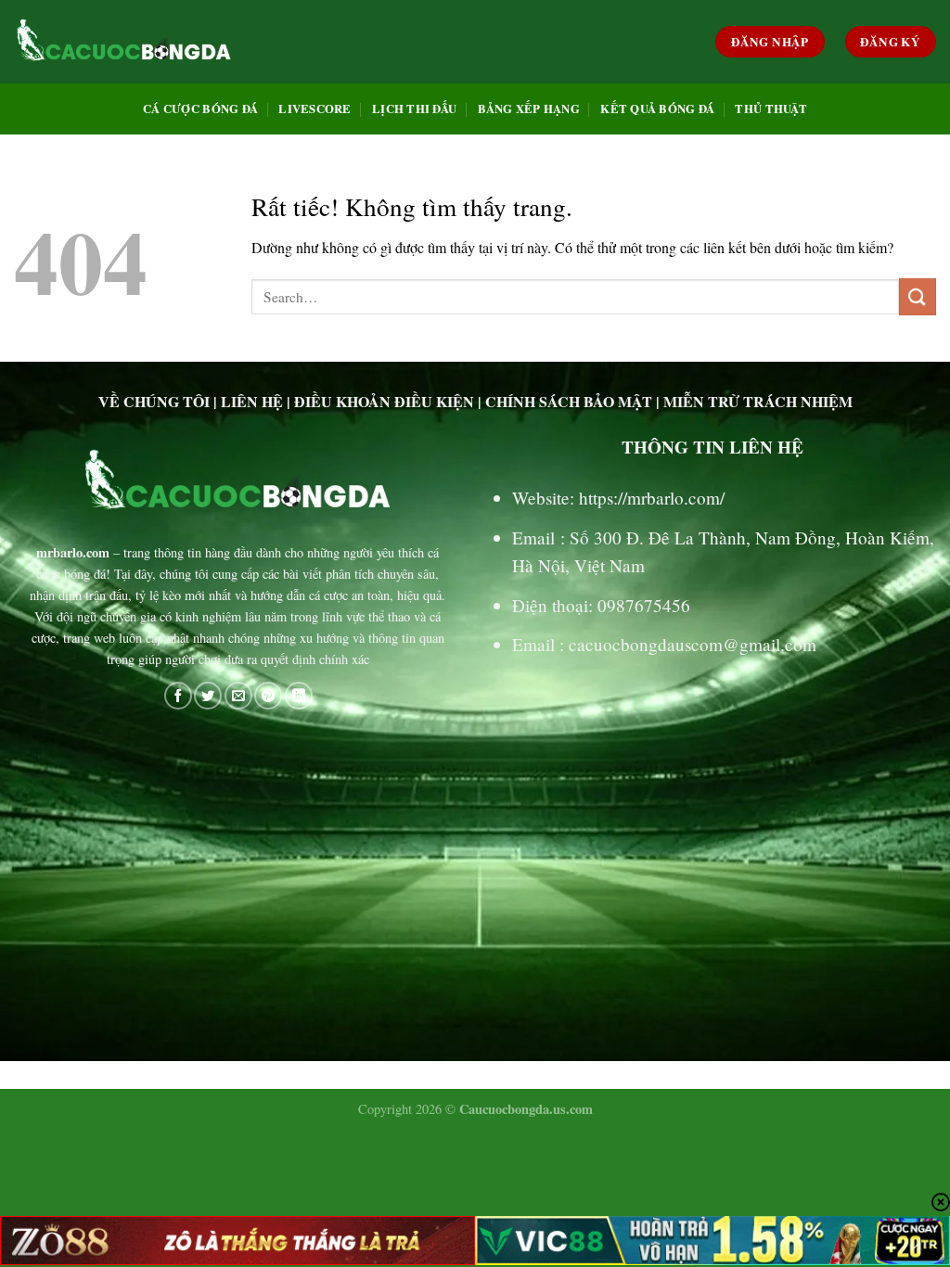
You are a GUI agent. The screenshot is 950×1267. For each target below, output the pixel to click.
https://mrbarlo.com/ (652, 497)
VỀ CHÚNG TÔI (154, 401)
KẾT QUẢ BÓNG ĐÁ (657, 108)
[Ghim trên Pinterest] (268, 696)
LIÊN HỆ (252, 401)
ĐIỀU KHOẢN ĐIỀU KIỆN (384, 401)
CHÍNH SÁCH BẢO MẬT (568, 401)
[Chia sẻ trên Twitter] (208, 696)
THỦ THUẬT (770, 108)
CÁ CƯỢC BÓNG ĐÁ (200, 108)
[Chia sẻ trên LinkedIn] (299, 696)
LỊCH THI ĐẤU (414, 108)
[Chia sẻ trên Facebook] (178, 696)
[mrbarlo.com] (124, 41)
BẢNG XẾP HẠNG (529, 108)
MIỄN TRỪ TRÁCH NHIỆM (758, 401)
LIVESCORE (314, 108)
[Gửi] (917, 296)
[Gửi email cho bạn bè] (238, 696)
